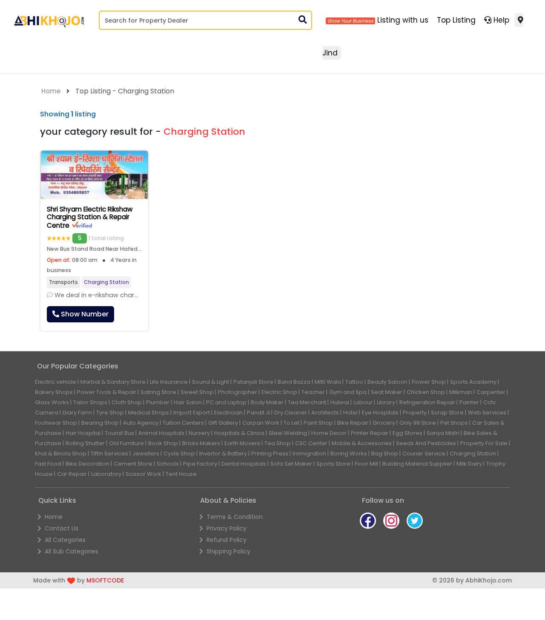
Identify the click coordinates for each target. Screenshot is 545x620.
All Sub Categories (71, 551)
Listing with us (401, 20)
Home (50, 91)
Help (500, 20)
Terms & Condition (235, 517)
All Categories (65, 540)
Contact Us (61, 528)
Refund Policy (227, 540)
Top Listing (456, 20)
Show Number (84, 314)
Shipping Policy (228, 551)
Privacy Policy (227, 528)
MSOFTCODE (105, 580)
